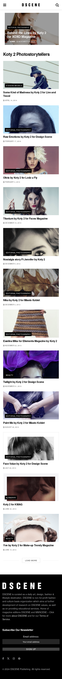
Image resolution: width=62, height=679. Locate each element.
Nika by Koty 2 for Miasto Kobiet (21, 300)
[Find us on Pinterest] (19, 658)
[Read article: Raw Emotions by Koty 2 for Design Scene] (31, 119)
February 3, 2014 (12, 182)
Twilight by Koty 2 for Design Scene (23, 382)
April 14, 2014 (11, 100)
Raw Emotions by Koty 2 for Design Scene (27, 137)
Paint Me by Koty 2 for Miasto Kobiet (24, 423)
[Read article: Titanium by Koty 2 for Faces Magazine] (31, 201)
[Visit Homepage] (31, 5)
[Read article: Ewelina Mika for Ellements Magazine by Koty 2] (31, 324)
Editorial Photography (18, 27)
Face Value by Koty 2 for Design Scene (25, 463)
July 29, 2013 (10, 468)
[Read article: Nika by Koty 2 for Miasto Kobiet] (31, 283)
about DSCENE (19, 615)
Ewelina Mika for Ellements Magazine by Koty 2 (30, 341)
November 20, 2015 (26, 41)
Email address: (31, 636)
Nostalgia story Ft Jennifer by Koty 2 (24, 259)
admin (12, 41)
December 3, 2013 (12, 305)
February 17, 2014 (13, 141)
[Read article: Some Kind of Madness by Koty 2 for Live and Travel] (31, 75)
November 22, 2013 (13, 345)
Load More (31, 560)
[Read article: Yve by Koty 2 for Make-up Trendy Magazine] (31, 528)
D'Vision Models (14, 85)
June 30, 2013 (10, 509)
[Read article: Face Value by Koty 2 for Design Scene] (31, 446)
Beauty (9, 375)
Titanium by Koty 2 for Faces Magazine (25, 218)
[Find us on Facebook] (3, 658)
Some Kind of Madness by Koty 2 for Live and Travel (29, 94)
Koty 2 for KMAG (12, 504)
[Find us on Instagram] (14, 658)
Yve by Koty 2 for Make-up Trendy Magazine (28, 545)
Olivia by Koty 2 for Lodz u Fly (20, 177)
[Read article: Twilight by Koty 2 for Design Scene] (31, 364)
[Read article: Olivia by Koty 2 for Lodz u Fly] (31, 160)
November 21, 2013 (13, 386)
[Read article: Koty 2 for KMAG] (31, 487)
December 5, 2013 (12, 264)
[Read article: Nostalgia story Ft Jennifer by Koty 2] (31, 242)
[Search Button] (57, 5)
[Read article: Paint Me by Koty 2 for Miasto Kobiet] (31, 405)
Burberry (11, 497)
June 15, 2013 (10, 550)
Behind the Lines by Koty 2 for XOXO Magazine (26, 34)
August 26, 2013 (12, 427)
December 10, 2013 (13, 223)
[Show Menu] (4, 5)
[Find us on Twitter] (8, 658)
